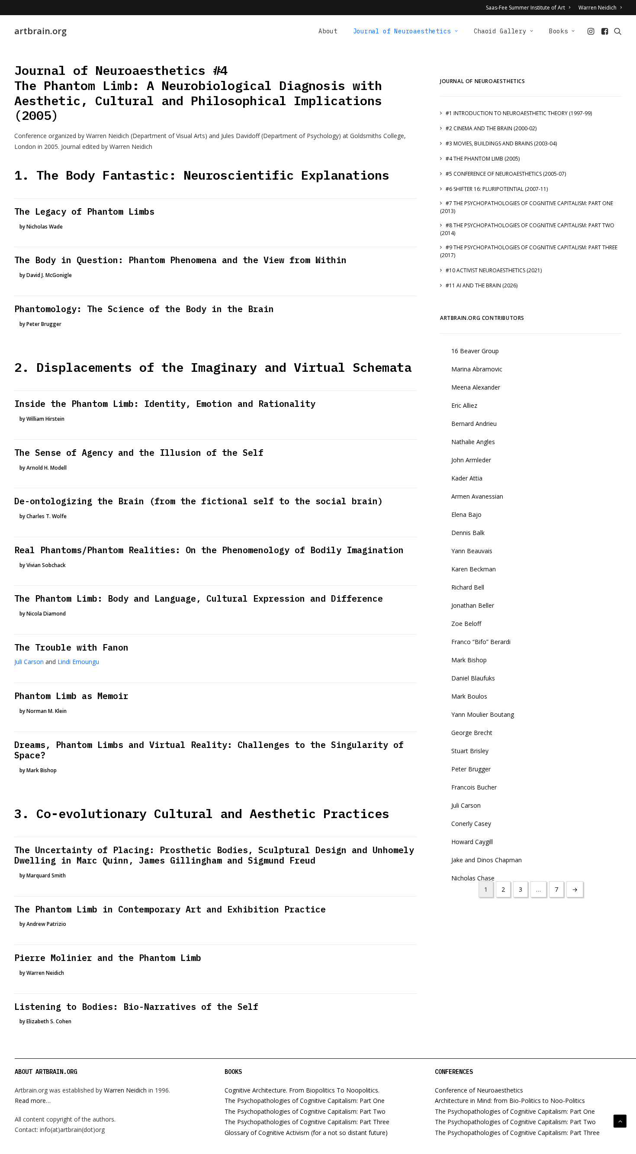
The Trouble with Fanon (71, 647)
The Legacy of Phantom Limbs (84, 211)
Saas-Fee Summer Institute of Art (525, 7)
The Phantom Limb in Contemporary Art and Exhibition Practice (170, 909)
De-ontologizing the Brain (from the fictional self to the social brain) (198, 501)
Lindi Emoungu (78, 662)
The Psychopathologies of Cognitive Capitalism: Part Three (307, 1122)
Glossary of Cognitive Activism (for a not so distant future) (306, 1132)
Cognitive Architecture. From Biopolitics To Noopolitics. (302, 1090)
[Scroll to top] (620, 1120)
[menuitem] (529, 7)
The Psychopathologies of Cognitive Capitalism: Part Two (305, 1111)
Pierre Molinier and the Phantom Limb (107, 958)
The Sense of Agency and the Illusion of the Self (138, 452)
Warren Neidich (597, 7)
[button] (591, 31)
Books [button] (558, 31)
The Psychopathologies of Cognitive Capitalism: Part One (305, 1100)
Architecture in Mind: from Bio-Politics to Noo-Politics (510, 1100)
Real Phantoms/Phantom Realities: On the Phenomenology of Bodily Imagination (209, 550)
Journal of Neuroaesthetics (402, 31)
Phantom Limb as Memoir (71, 696)
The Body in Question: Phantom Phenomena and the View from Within (180, 260)
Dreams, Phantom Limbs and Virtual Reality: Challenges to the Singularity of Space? (209, 750)
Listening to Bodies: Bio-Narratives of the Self (136, 1006)
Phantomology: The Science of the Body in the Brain (144, 309)
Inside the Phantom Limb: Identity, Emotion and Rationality (164, 403)
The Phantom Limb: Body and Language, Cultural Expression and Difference (198, 598)
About (327, 31)
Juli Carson (29, 662)
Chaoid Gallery (500, 31)
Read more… (33, 1100)
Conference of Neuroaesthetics (479, 1090)
